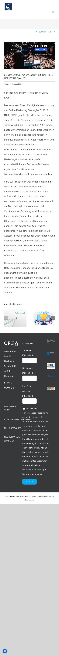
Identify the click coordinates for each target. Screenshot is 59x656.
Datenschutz (29, 500)
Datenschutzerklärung (33, 469)
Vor (50, 31)
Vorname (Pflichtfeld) (27, 352)
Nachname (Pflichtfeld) (27, 370)
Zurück (42, 31)
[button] (6, 318)
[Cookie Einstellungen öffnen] (5, 652)
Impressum (50, 496)
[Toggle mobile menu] (53, 12)
